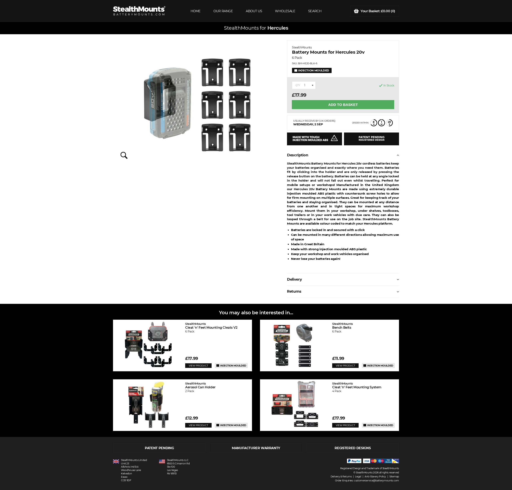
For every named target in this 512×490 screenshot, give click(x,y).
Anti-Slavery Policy (375, 476)
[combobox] (304, 85)
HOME (196, 11)
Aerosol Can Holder (200, 385)
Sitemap (394, 476)
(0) (378, 11)
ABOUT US (254, 11)
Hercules (277, 28)
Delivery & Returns (341, 476)
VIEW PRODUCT (198, 365)
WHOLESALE (285, 11)
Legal (358, 476)
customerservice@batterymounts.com (376, 480)
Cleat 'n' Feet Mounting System (356, 385)
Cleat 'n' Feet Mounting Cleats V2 (211, 325)
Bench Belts (342, 325)
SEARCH (315, 11)
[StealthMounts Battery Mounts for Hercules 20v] (197, 103)
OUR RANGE (223, 11)
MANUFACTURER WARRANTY (256, 448)
